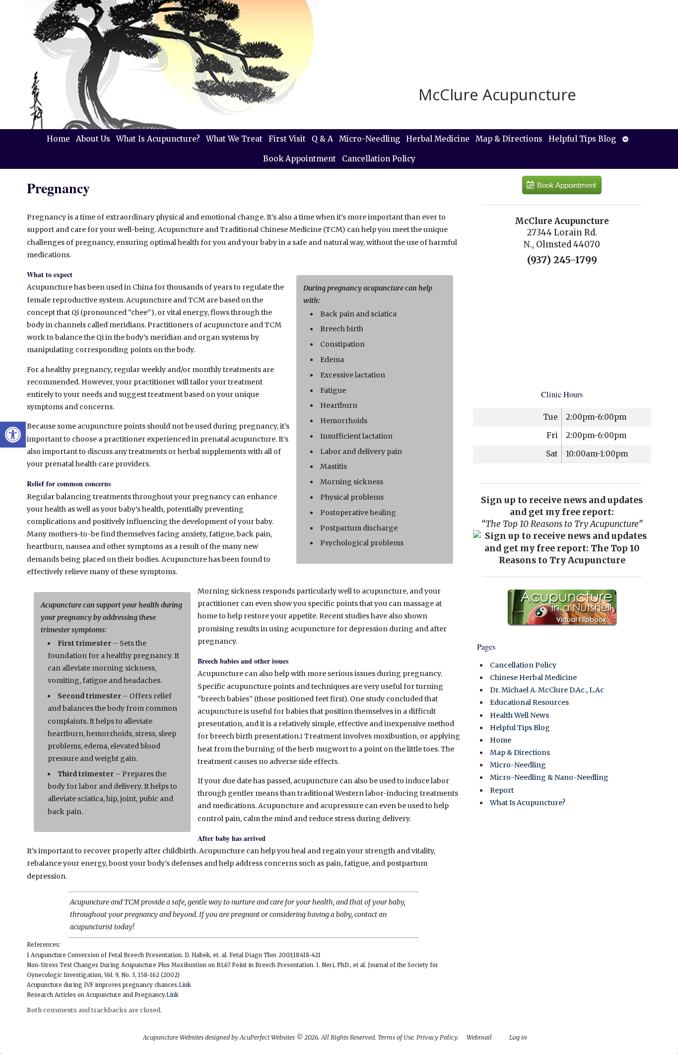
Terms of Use (395, 1037)
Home (58, 139)
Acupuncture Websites (173, 1037)
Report (502, 790)
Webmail (479, 1037)
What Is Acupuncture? (158, 139)
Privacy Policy (436, 1037)
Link (185, 984)
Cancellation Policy (378, 158)
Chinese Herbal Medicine (533, 677)
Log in (518, 1037)
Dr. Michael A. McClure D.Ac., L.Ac (547, 689)
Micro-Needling (369, 139)
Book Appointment (299, 158)
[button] (13, 435)
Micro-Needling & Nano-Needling (549, 777)
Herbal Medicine (438, 139)
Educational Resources (529, 702)
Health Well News (519, 715)
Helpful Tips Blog (582, 139)
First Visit (287, 139)
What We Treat (234, 139)
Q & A (322, 139)
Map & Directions (508, 139)
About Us (93, 139)
